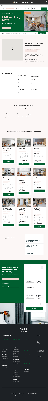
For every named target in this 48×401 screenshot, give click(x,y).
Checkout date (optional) (38, 296)
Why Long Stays (15, 33)
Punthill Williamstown (16, 376)
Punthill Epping (15, 363)
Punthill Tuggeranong (27, 371)
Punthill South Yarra (16, 349)
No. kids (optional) (41, 301)
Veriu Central (4, 347)
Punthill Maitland (10, 13)
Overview (3, 33)
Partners (38, 349)
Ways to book (24, 33)
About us (38, 341)
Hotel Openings (39, 348)
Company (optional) (29, 281)
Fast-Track (38, 343)
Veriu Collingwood (16, 351)
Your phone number (39, 277)
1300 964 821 (21, 393)
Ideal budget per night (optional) (29, 301)
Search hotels (44, 8)
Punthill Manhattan (16, 347)
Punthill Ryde (4, 360)
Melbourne (15, 339)
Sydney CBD (4, 342)
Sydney (31, 39)
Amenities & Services (9, 33)
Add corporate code (10, 8)
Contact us (13, 393)
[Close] (46, 1)
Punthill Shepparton (16, 381)
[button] (46, 5)
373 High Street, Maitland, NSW (9, 23)
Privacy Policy (15, 395)
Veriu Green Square (5, 349)
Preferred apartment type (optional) (39, 290)
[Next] (46, 21)
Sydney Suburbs (4, 354)
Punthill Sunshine (15, 374)
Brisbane (25, 339)
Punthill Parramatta (5, 358)
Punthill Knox (15, 370)
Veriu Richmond (15, 356)
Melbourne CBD (15, 342)
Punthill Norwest (4, 356)
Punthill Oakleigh (15, 372)
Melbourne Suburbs (16, 359)
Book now (8, 161)
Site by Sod (33, 395)
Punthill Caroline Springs (16, 361)
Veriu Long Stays (4, 13)
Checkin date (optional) (29, 295)
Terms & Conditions (21, 395)
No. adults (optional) (37, 302)
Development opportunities (41, 350)
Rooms (20, 33)
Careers (38, 342)
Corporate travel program (40, 351)
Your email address (29, 277)
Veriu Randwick (4, 351)
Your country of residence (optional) (39, 282)
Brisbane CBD (26, 342)
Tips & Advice (39, 344)
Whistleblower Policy (28, 395)
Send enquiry (34, 308)
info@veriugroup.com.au (32, 393)
